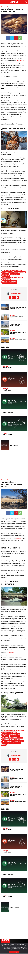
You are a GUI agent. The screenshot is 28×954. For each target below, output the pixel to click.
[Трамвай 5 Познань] (5, 445)
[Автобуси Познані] (14, 357)
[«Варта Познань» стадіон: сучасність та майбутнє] (5, 332)
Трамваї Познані (7, 390)
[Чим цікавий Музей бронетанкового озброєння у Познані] (5, 307)
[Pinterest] (16, 38)
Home (2, 6)
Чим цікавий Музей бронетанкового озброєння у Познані (18, 308)
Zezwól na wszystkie (14, 952)
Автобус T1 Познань (8, 434)
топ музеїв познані (6, 279)
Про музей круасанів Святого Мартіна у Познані (12, 277)
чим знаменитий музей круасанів (9, 283)
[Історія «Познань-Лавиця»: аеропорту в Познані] (5, 324)
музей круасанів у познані (19, 272)
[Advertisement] (14, 462)
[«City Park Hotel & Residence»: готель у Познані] (5, 340)
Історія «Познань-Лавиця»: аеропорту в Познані (16, 325)
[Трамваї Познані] (14, 379)
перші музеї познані (15, 274)
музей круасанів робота (7, 272)
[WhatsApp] (20, 38)
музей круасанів (17, 270)
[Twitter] (12, 38)
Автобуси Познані (7, 368)
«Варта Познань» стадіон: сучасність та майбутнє (18, 332)
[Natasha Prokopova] (8, 293)
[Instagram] (13, 297)
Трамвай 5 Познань (14, 445)
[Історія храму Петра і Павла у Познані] (5, 317)
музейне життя (5, 274)
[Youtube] (18, 297)
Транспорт (5, 366)
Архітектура (8, 6)
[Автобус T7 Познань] (14, 401)
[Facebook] (8, 38)
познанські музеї (5, 276)
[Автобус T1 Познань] (14, 423)
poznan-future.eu (20, 60)
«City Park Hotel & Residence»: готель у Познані (18, 340)
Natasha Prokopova (15, 293)
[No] (26, 948)
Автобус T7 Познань (8, 412)
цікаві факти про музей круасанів (9, 281)
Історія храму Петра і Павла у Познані (16, 317)
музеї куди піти (8, 270)
